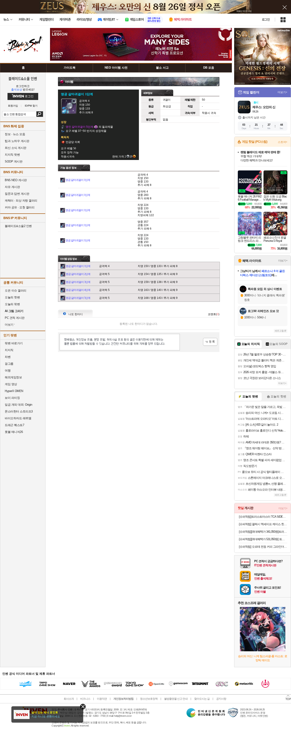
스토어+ (282, 142)
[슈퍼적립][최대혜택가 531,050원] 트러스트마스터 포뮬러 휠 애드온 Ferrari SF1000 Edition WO (263, 539)
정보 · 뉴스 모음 (15, 134)
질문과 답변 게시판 (17, 193)
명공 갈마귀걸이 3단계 (78, 282)
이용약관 (102, 698)
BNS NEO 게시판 (16, 180)
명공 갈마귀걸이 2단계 (78, 274)
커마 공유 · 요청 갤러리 (19, 207)
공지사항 (221, 698)
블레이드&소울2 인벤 (18, 226)
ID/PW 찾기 (31, 106)
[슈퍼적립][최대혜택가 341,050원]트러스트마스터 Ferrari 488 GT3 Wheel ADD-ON (263, 531)
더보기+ (282, 92)
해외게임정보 (13, 377)
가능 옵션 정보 (68, 167)
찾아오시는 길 (202, 698)
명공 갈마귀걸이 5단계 (78, 298)
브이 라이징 (12, 397)
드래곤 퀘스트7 (14, 425)
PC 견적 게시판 (15, 317)
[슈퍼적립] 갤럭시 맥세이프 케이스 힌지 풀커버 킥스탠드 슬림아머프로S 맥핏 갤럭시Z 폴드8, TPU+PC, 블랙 (263, 524)
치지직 (9, 350)
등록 (210, 342)
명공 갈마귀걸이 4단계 (78, 290)
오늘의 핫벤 (12, 297)
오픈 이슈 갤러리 (15, 290)
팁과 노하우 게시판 (17, 141)
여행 (7, 370)
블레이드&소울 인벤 (22, 78)
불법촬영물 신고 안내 (176, 698)
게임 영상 (11, 384)
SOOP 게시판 (13, 161)
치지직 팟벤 (12, 154)
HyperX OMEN (14, 390)
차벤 (7, 356)
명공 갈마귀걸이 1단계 (77, 180)
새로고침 (279, 331)
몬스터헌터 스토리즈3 (19, 411)
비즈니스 (85, 698)
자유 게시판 (12, 186)
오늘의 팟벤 (12, 304)
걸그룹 (9, 363)
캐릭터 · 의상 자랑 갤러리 (21, 200)
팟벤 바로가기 (14, 343)
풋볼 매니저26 (14, 431)
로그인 (266, 19)
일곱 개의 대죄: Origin (18, 404)
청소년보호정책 (149, 698)
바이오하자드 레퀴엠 (18, 418)
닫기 (83, 706)
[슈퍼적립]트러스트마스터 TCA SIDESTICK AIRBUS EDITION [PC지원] (263, 516)
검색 (39, 114)
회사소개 (69, 698)
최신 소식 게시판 (15, 147)
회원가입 (13, 106)
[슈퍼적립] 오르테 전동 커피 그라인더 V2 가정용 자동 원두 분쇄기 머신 (263, 546)
